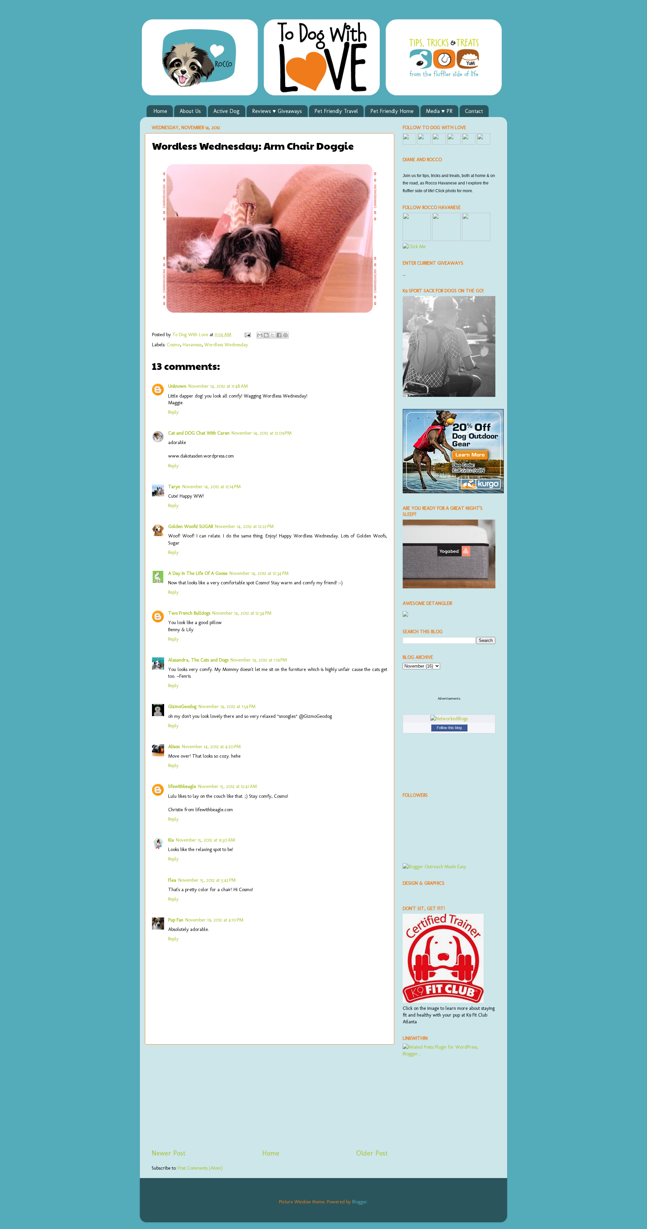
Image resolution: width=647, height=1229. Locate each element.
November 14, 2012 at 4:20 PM (211, 746)
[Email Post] (247, 334)
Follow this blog (449, 728)
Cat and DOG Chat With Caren (198, 433)
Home (160, 111)
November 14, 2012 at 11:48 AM (218, 386)
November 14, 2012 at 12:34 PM (258, 573)
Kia (171, 840)
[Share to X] (272, 335)
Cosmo (173, 345)
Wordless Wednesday (226, 345)
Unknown (177, 386)
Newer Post (168, 1153)
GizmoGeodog (182, 706)
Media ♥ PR (439, 111)
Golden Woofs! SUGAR (190, 526)
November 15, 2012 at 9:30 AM (205, 840)
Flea (172, 880)
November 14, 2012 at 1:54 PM (226, 706)
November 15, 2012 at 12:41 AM (227, 786)
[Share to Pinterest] (285, 335)
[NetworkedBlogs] (449, 718)
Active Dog (226, 111)
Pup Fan (175, 920)
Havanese (192, 345)
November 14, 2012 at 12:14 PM (211, 487)
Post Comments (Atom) (200, 1168)
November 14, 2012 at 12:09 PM (261, 433)
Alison (174, 746)
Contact (474, 111)
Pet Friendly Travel (336, 111)
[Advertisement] (269, 1096)
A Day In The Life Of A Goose (197, 573)
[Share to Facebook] (279, 335)
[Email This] (259, 335)
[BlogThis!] (266, 335)
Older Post (372, 1153)
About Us (190, 111)
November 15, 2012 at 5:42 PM (207, 880)
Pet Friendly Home (391, 111)
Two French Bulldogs (189, 613)
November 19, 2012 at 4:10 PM (214, 920)
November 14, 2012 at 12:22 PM (244, 526)
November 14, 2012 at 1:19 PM (258, 660)
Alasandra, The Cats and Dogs (198, 660)
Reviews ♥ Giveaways (277, 111)
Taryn (174, 487)
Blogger (359, 1202)
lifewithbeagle (182, 786)
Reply (173, 412)
